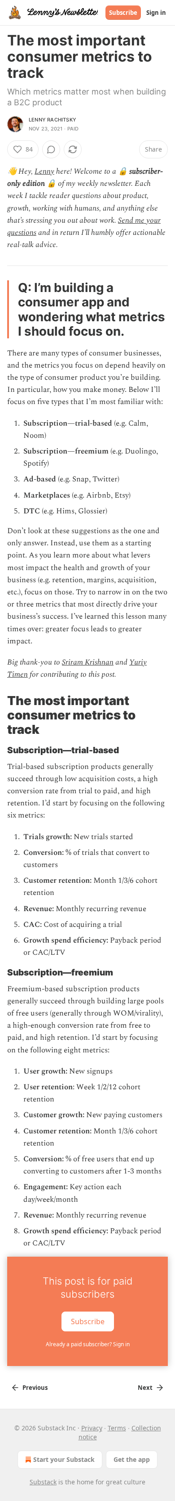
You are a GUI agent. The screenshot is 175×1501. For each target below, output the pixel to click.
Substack (43, 1482)
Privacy (91, 1428)
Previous (35, 1388)
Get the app (132, 1459)
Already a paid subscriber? (88, 1344)
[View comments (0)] (51, 149)
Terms (117, 1428)
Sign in (156, 13)
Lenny (44, 171)
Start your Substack (64, 1459)
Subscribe (123, 13)
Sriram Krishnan (88, 662)
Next (145, 1388)
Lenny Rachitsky (52, 120)
